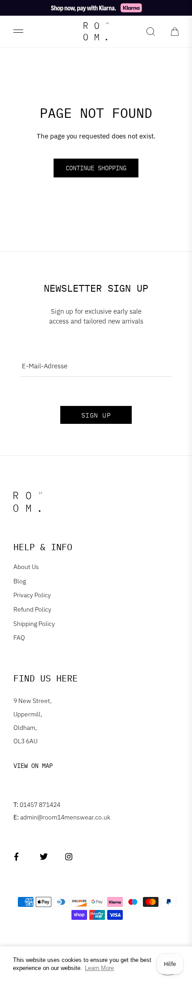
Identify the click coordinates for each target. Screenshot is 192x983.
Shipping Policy (34, 624)
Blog (19, 581)
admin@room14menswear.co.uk (61, 817)
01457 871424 (36, 805)
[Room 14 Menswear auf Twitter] (43, 857)
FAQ (19, 638)
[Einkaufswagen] (175, 31)
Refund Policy (32, 609)
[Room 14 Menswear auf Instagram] (69, 857)
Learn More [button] (99, 968)
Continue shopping (96, 168)
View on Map (33, 766)
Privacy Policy (32, 595)
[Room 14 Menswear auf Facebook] (18, 857)
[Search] (150, 31)
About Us (26, 567)
